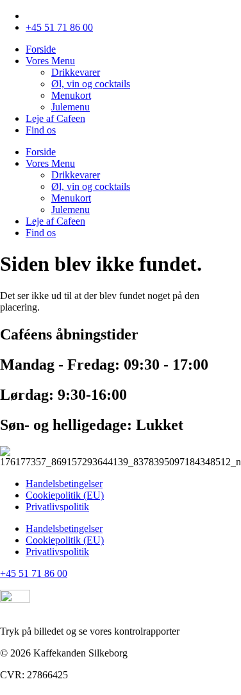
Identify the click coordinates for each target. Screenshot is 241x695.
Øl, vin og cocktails (90, 83)
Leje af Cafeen (55, 118)
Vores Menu (50, 60)
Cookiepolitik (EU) (65, 495)
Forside (41, 49)
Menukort (71, 95)
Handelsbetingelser (64, 483)
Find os (41, 129)
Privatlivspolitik (57, 506)
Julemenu (70, 106)
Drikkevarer (75, 72)
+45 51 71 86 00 (33, 573)
